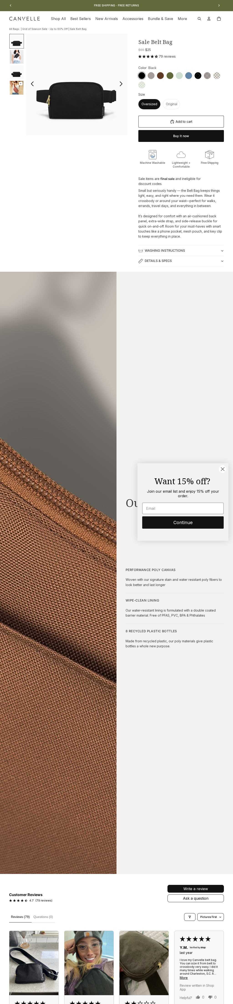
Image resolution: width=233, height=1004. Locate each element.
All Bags (14, 29)
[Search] (199, 19)
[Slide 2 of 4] (16, 57)
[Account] (209, 19)
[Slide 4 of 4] (16, 88)
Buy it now (181, 136)
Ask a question (195, 898)
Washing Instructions (165, 250)
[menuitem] (182, 18)
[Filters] (189, 917)
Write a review (195, 888)
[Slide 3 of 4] (16, 72)
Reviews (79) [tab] (20, 917)
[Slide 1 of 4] (16, 41)
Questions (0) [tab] (43, 917)
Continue (183, 522)
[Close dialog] (223, 469)
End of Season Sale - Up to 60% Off (45, 29)
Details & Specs (158, 261)
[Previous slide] (11, 5)
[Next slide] (219, 5)
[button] (148, 56)
